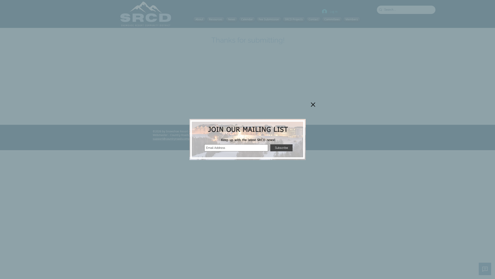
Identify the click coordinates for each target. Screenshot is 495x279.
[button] (313, 104)
